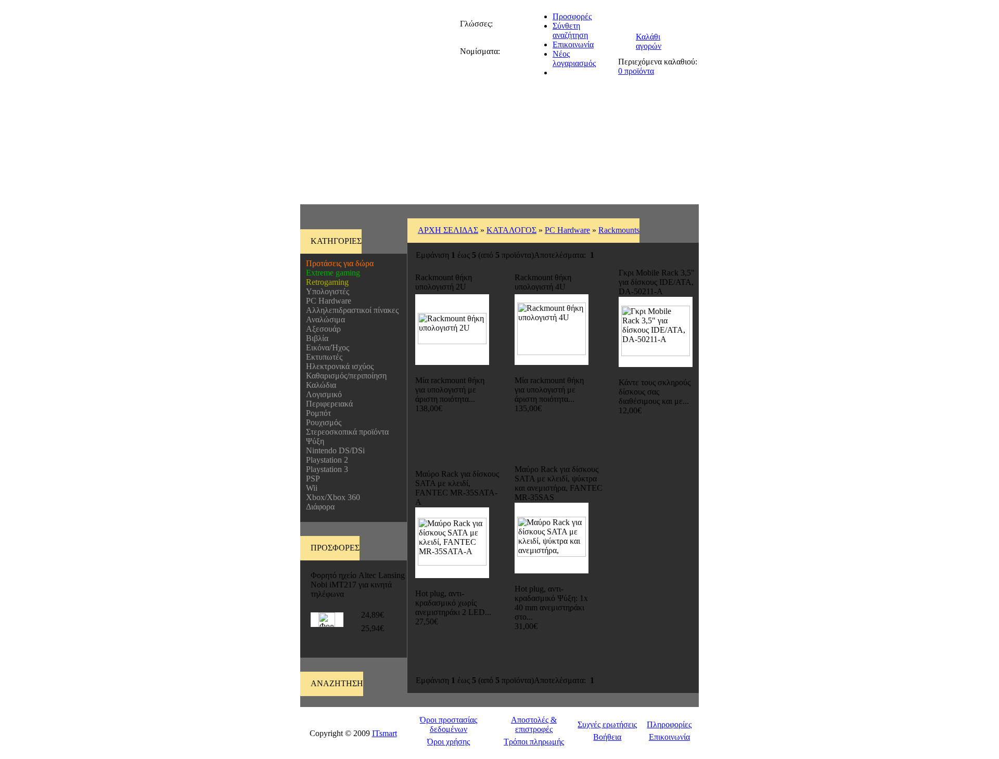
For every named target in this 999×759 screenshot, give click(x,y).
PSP (311, 478)
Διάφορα (318, 506)
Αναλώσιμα (323, 319)
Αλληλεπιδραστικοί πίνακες (350, 310)
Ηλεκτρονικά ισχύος (338, 366)
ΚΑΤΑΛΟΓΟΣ (511, 230)
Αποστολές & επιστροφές (534, 724)
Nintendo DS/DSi (333, 450)
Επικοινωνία (573, 44)
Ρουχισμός (321, 422)
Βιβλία (315, 338)
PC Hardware (326, 300)
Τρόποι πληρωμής (534, 741)
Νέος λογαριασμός (574, 58)
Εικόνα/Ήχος (325, 347)
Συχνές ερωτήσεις (607, 724)
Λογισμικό (322, 394)
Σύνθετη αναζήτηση (570, 30)
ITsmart (384, 733)
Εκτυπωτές (322, 356)
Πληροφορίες (669, 724)
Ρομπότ (316, 413)
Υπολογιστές (325, 291)
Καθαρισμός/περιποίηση (344, 375)
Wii (309, 487)
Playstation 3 (325, 469)
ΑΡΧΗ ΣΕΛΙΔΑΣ (448, 230)
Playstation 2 (325, 459)
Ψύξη (313, 441)
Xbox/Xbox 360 (331, 497)
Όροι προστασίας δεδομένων (448, 724)
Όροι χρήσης (448, 741)
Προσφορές (572, 16)
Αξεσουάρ (321, 328)
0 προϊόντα (636, 71)
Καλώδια (319, 385)
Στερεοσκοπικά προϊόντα (345, 431)
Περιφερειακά (327, 403)
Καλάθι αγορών (648, 41)
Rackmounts (618, 230)
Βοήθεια (607, 736)
